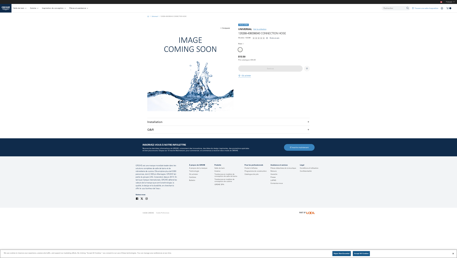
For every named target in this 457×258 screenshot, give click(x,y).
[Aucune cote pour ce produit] (259, 38)
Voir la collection (259, 29)
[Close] (453, 253)
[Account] (442, 8)
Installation (154, 122)
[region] (228, 254)
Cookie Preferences (162, 213)
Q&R (150, 129)
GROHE (151, 213)
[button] (225, 28)
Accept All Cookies (361, 253)
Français (449, 2)
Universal (155, 16)
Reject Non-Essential (342, 253)
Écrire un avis (274, 38)
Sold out (270, 68)
